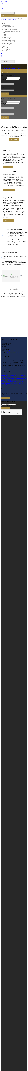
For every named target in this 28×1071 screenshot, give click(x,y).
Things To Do (5, 48)
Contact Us (5, 51)
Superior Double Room (9, 40)
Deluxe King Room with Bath (10, 41)
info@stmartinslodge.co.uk (12, 352)
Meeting (4, 32)
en (2, 5)
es (2, 7)
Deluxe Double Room (8, 38)
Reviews (4, 34)
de (2, 3)
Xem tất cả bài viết (5, 384)
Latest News (6, 25)
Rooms (4, 35)
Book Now (14, 139)
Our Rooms (8, 166)
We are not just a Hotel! (7, 65)
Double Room (7, 37)
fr (2, 8)
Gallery (3, 46)
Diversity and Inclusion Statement (11, 31)
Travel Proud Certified (8, 28)
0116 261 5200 (4, 1)
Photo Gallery (9, 189)
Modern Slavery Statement (10, 29)
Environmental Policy (8, 26)
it (2, 10)
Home (4, 23)
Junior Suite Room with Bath (10, 43)
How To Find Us (6, 49)
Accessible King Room (9, 44)
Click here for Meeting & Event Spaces (11, 68)
